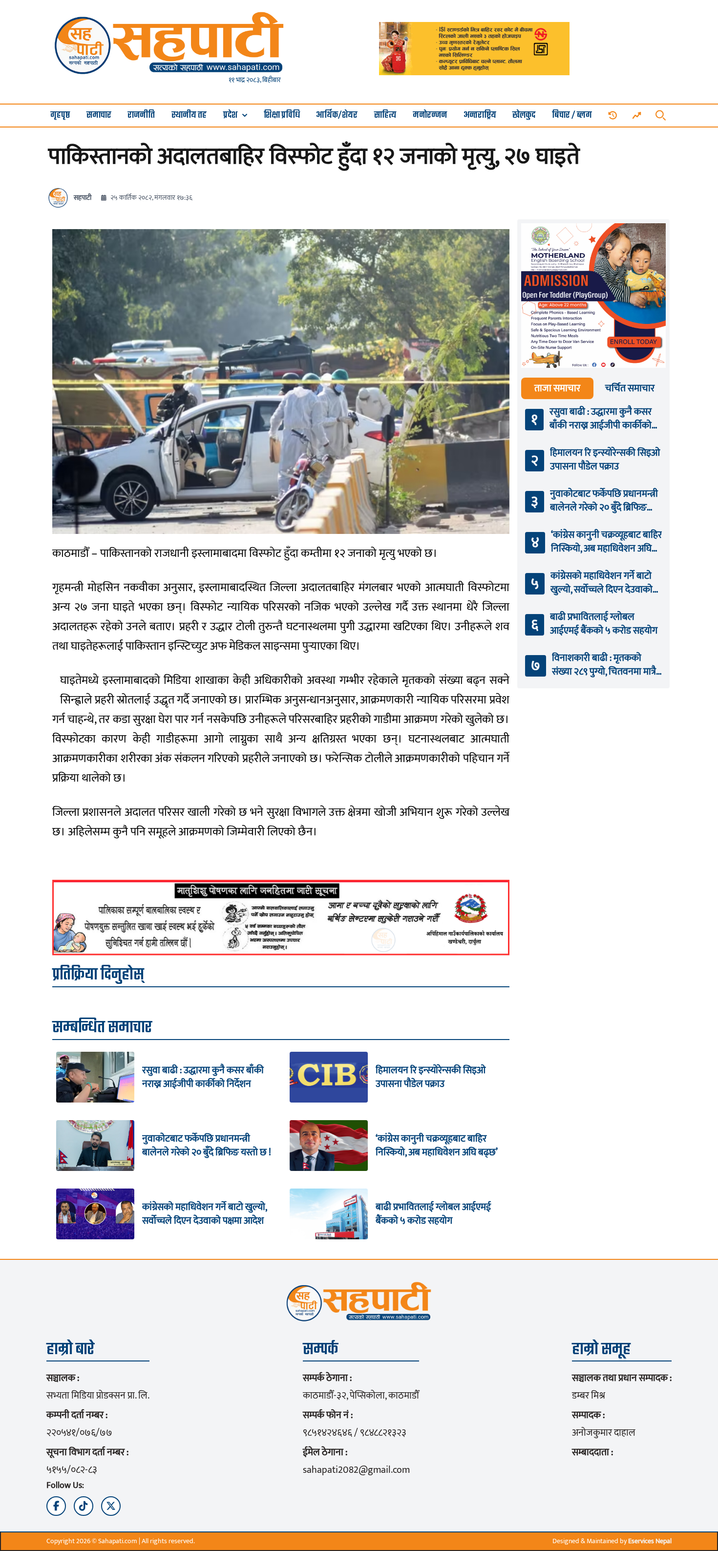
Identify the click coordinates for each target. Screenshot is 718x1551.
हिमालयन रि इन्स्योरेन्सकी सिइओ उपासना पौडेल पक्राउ (431, 1077)
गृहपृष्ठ (60, 115)
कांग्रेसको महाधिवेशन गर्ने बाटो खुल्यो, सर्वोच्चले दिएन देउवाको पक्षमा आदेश (204, 1214)
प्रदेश (230, 115)
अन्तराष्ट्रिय (480, 115)
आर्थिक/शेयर (337, 115)
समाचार (98, 115)
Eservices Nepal (650, 1541)
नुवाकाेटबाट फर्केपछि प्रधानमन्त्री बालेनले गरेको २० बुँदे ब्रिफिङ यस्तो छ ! (206, 1145)
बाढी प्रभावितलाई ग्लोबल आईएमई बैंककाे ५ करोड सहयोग (433, 1214)
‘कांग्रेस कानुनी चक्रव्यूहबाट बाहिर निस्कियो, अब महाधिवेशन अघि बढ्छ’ (437, 1145)
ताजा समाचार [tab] (557, 388)
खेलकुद (523, 115)
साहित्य (385, 115)
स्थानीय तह (189, 115)
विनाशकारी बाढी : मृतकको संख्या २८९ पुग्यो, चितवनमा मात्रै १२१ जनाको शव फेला (604, 665)
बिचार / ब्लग (572, 115)
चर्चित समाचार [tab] (630, 388)
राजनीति (141, 115)
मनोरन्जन (430, 115)
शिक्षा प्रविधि (282, 115)
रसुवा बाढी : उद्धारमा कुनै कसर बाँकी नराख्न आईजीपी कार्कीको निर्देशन (203, 1077)
